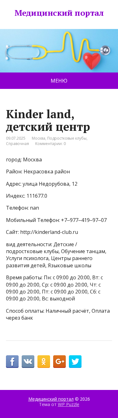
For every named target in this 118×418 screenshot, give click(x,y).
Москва (38, 138)
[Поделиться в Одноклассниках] (43, 361)
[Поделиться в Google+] (59, 361)
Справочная (17, 143)
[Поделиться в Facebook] (12, 361)
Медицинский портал (59, 12)
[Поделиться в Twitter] (75, 361)
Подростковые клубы (67, 138)
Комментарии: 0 (50, 143)
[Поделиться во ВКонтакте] (28, 361)
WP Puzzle (68, 404)
